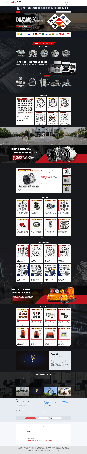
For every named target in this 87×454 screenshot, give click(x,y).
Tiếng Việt (63, 448)
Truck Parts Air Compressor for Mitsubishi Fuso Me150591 (35, 213)
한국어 (49, 448)
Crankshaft (46, 402)
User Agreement (49, 450)
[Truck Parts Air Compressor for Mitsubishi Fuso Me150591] (36, 205)
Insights (66, 447)
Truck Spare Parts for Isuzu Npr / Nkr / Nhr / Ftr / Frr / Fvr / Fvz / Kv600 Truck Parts (52, 109)
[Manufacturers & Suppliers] (17, 2)
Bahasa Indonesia (67, 448)
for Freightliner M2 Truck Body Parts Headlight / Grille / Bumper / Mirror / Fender (22, 277)
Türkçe (60, 448)
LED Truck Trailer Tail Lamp (21, 321)
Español (24, 448)
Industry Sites (49, 447)
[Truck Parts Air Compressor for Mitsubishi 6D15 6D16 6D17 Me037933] (50, 205)
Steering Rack (50, 402)
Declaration (52, 450)
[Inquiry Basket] (65, 2)
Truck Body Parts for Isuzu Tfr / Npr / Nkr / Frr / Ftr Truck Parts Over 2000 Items (53, 124)
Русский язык (34, 448)
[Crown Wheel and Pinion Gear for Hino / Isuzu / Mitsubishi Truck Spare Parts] (36, 224)
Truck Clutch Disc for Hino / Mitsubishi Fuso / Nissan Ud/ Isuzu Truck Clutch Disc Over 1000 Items (63, 213)
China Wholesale (40, 447)
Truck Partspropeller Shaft (52, 401)
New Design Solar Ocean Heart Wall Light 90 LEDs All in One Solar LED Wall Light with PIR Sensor (64, 341)
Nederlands (43, 448)
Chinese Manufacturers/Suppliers (33, 447)
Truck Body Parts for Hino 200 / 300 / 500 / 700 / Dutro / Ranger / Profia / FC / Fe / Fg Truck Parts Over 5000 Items (64, 258)
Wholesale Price (45, 447)
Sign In (53, 2)
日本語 (52, 448)
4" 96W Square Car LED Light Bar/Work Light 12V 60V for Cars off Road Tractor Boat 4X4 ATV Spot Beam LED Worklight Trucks (50, 322)
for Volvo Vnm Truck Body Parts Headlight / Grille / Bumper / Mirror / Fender (63, 277)
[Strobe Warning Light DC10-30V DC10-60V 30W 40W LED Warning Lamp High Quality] (36, 334)
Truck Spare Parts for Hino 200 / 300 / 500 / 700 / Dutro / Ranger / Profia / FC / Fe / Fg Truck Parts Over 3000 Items (40, 109)
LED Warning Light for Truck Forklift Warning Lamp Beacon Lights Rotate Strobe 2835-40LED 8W (50, 341)
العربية (47, 448)
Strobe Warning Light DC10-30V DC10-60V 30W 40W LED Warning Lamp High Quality (36, 341)
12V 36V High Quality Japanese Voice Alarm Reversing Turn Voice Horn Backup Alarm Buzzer (22, 232)
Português (27, 448)
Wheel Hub (66, 401)
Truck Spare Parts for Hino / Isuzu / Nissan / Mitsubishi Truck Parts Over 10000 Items (25, 116)
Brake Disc (61, 402)
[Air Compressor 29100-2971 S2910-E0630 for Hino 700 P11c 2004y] (50, 224)
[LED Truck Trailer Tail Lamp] (23, 315)
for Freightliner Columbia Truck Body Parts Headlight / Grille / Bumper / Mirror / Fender (36, 277)
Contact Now (20, 122)
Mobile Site (63, 447)
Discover (38, 11)
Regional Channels (54, 447)
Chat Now (57, 418)
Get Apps (69, 2)
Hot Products (21, 447)
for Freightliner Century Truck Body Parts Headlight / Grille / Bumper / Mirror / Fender (50, 277)
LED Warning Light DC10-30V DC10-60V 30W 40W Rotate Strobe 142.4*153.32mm (22, 341)
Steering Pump (57, 402)
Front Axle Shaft (59, 401)
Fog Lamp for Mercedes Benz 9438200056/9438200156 (62, 232)
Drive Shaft (63, 401)
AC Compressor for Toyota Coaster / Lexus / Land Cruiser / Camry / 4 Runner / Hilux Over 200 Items (50, 171)
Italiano (38, 448)
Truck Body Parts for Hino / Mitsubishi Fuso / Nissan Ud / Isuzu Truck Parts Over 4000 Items (41, 124)
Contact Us (43, 11)
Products (23, 11)
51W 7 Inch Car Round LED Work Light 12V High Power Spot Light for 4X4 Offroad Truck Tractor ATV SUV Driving (36, 322)
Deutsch (40, 448)
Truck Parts (46, 403)
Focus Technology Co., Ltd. (37, 450)
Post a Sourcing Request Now (47, 440)
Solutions (33, 11)
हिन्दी (54, 448)
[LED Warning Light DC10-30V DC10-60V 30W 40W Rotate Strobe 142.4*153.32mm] (23, 334)
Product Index (59, 447)
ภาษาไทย (57, 448)
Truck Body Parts (65, 402)
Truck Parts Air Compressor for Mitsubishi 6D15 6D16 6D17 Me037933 (50, 213)
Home (18, 11)
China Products (26, 447)
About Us (28, 11)
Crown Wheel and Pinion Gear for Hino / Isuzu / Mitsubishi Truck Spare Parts (36, 232)
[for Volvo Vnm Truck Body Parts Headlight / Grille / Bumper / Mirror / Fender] (64, 270)
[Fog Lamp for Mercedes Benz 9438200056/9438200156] (64, 224)
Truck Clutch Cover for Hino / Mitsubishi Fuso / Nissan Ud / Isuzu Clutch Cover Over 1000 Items (22, 213)
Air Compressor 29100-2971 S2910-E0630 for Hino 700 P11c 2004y (50, 232)
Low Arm (53, 402)
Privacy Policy (57, 450)
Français (30, 448)
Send (29, 440)
